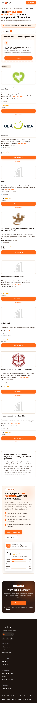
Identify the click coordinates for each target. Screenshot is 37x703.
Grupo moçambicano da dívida (13, 416)
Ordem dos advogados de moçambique (16, 369)
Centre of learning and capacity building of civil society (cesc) (17, 229)
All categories (6, 647)
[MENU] (3, 2)
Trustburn (7, 627)
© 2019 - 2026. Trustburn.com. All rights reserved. (16, 696)
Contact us (5, 664)
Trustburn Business (8, 673)
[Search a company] (24, 2)
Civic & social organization (17, 8)
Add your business (7, 679)
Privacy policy (6, 699)
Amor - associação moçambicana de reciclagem (15, 88)
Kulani (3, 182)
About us (4, 661)
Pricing (4, 676)
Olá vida (4, 135)
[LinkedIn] (11, 638)
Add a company (6, 653)
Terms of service (16, 699)
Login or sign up (7, 688)
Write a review (18, 114)
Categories (4, 8)
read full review (17, 96)
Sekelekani (5, 323)
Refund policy (27, 699)
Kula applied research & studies (13, 277)
